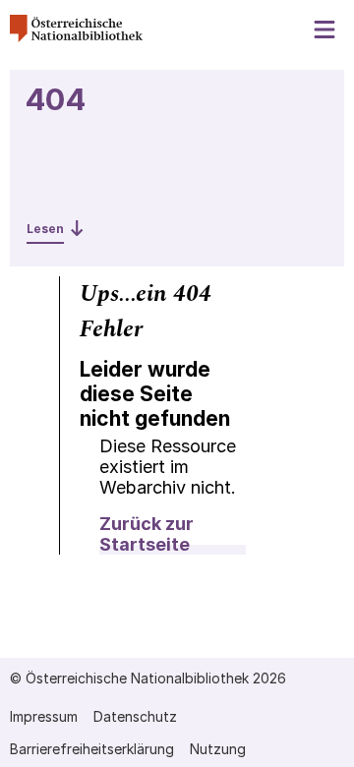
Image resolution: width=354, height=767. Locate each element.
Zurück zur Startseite (146, 534)
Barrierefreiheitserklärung (92, 748)
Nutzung (218, 748)
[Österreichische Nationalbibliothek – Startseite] (76, 37)
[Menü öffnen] (325, 30)
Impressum (44, 716)
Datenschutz (135, 716)
